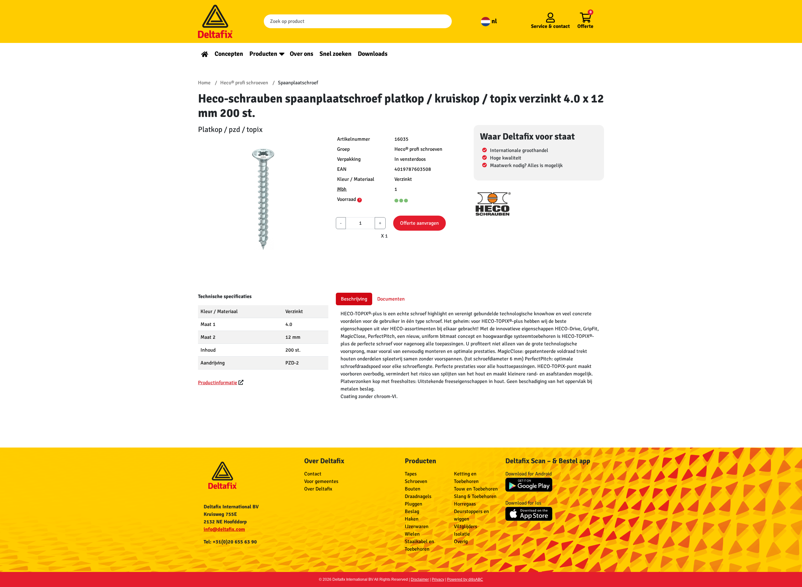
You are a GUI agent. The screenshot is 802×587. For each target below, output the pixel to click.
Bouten (412, 489)
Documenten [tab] (391, 299)
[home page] (204, 54)
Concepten (229, 54)
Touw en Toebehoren (476, 489)
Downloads (373, 54)
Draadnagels (418, 496)
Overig (461, 541)
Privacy (438, 579)
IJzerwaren (417, 526)
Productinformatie (217, 383)
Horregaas (465, 504)
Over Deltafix (318, 489)
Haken (412, 519)
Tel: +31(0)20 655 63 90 (230, 542)
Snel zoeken (336, 54)
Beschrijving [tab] (354, 299)
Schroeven (416, 481)
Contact (312, 474)
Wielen (412, 534)
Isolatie (462, 534)
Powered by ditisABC (465, 579)
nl (493, 21)
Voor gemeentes (321, 481)
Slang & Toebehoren (475, 496)
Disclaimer (420, 579)
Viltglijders (465, 526)
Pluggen (413, 504)
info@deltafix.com (224, 529)
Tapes (411, 474)
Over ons (301, 54)
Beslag (412, 511)
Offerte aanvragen (419, 223)
